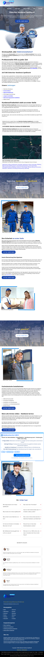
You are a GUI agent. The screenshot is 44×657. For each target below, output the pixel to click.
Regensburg (6, 611)
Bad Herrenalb (5, 165)
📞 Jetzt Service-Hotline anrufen (22, 455)
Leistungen (17, 8)
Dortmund (5, 613)
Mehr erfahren (31, 655)
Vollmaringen (24, 167)
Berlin (5, 609)
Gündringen (34, 164)
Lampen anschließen (8, 96)
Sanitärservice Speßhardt (8, 626)
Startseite (9, 8)
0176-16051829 (22, 21)
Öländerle (10, 168)
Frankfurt (14, 618)
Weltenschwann (12, 165)
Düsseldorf (6, 618)
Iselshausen (14, 164)
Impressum (19, 649)
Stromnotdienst (7, 90)
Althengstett (5, 167)
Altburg (10, 164)
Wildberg (39, 164)
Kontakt (40, 8)
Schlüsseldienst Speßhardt (9, 630)
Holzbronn (18, 167)
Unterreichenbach (33, 165)
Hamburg (5, 616)
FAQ (34, 8)
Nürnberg (14, 613)
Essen (13, 616)
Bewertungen (26, 8)
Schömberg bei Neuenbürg (22, 165)
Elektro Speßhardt (7, 625)
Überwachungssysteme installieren (11, 97)
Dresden (13, 611)
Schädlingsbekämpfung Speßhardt (10, 628)
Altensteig (27, 168)
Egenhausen (5, 164)
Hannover (14, 609)
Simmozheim (38, 167)
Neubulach (4, 168)
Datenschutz (24, 649)
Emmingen (20, 164)
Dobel (29, 164)
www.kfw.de (9, 274)
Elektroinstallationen (8, 92)
